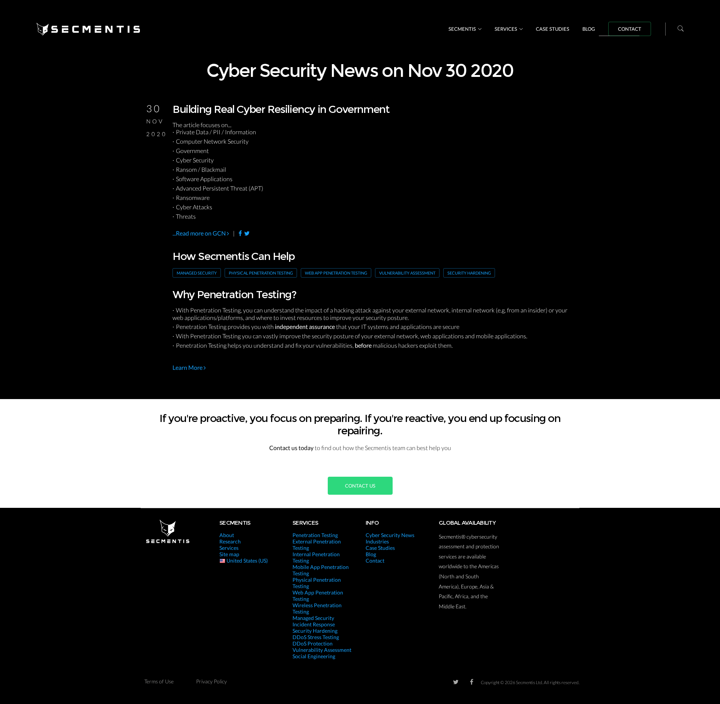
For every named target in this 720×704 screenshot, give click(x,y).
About (226, 535)
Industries (377, 541)
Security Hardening (469, 272)
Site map (229, 554)
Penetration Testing (315, 535)
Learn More (188, 367)
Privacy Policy (211, 681)
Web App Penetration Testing (336, 272)
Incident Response (313, 624)
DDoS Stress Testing (315, 637)
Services (506, 29)
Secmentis (462, 29)
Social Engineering (313, 656)
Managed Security (197, 272)
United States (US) (246, 560)
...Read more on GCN (199, 233)
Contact (629, 29)
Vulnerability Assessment (407, 272)
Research (230, 541)
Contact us (360, 486)
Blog (588, 29)
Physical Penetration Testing (261, 272)
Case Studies (552, 29)
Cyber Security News (390, 535)
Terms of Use (159, 681)
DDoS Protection (312, 643)
